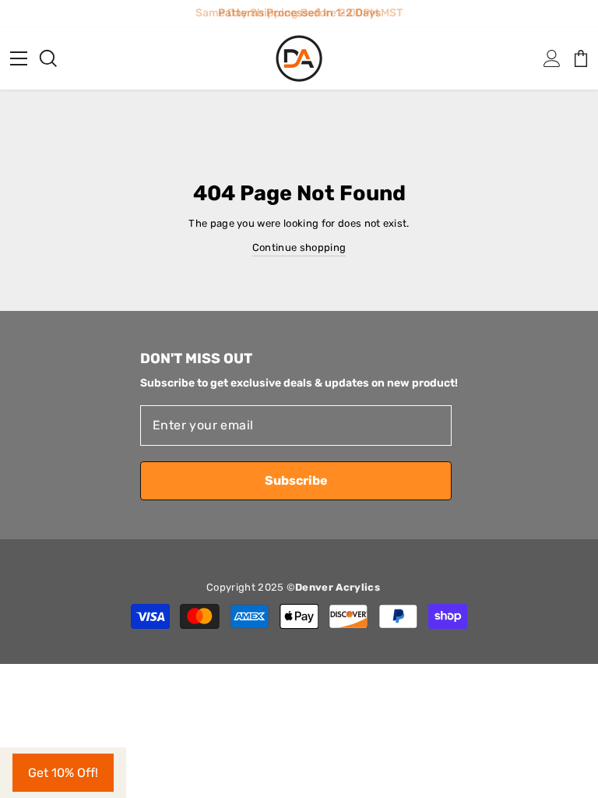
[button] (63, 772)
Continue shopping (299, 247)
